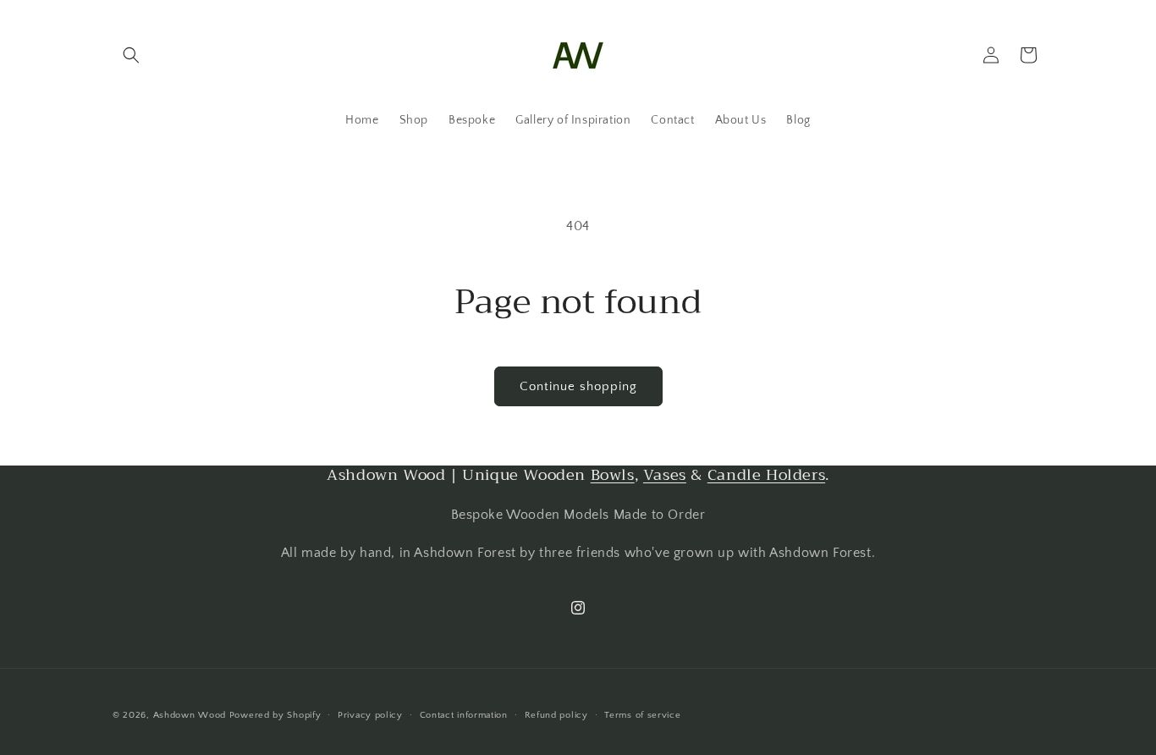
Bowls (613, 474)
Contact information (464, 715)
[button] (131, 55)
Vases (664, 474)
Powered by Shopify (275, 715)
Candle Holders (766, 474)
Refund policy (556, 715)
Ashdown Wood (189, 715)
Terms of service (642, 715)
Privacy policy (370, 715)
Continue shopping (578, 386)
